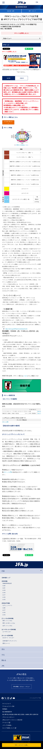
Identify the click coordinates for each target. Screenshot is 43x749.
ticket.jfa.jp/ (40, 411)
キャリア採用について (8, 728)
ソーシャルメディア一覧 (35, 698)
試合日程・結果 (10, 11)
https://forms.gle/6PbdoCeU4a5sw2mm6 (16, 329)
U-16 (4, 597)
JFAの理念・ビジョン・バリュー (21, 686)
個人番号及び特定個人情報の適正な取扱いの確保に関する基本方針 (20, 714)
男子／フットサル (7, 620)
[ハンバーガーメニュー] (3, 2)
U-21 (4, 588)
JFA (3, 666)
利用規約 (4, 709)
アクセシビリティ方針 (8, 706)
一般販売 (21, 78)
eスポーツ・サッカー (8, 637)
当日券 (8, 78)
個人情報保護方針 (7, 711)
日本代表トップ (6, 577)
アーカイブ (5, 722)
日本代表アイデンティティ (10, 641)
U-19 (4, 590)
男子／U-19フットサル (9, 623)
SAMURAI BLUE (7, 583)
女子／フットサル (7, 625)
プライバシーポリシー (8, 717)
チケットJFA (5, 422)
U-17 (4, 595)
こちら (25, 376)
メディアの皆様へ (7, 725)
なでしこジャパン (7, 605)
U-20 (4, 608)
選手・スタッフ (32, 11)
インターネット (8, 121)
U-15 (4, 599)
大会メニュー (7, 38)
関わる (4, 660)
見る (3, 649)
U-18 (4, 592)
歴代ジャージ (6, 643)
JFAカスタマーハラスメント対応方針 (12, 720)
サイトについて (6, 703)
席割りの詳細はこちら (22, 145)
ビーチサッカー (7, 631)
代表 (3, 571)
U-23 (4, 585)
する (3, 655)
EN (37, 2)
